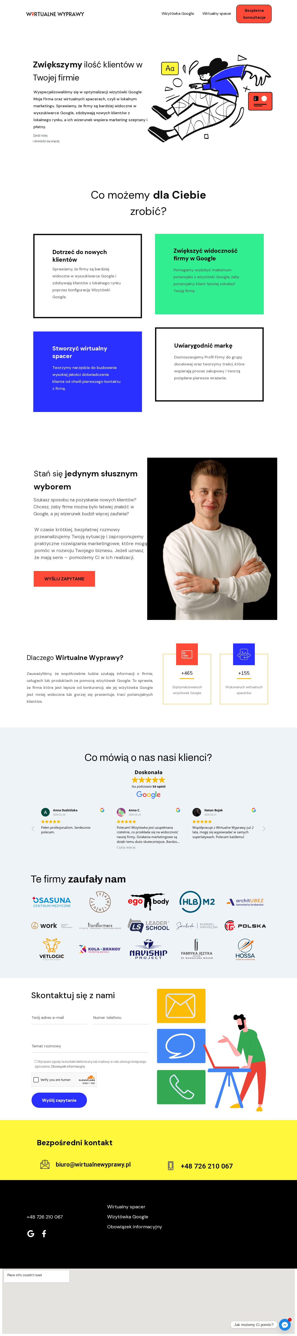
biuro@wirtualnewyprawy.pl (93, 1164)
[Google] (31, 1233)
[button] (264, 829)
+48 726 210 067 (207, 1166)
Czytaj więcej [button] (126, 847)
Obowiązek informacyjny (68, 1066)
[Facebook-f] (44, 1233)
